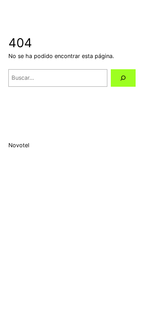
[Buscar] (123, 78)
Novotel (18, 145)
